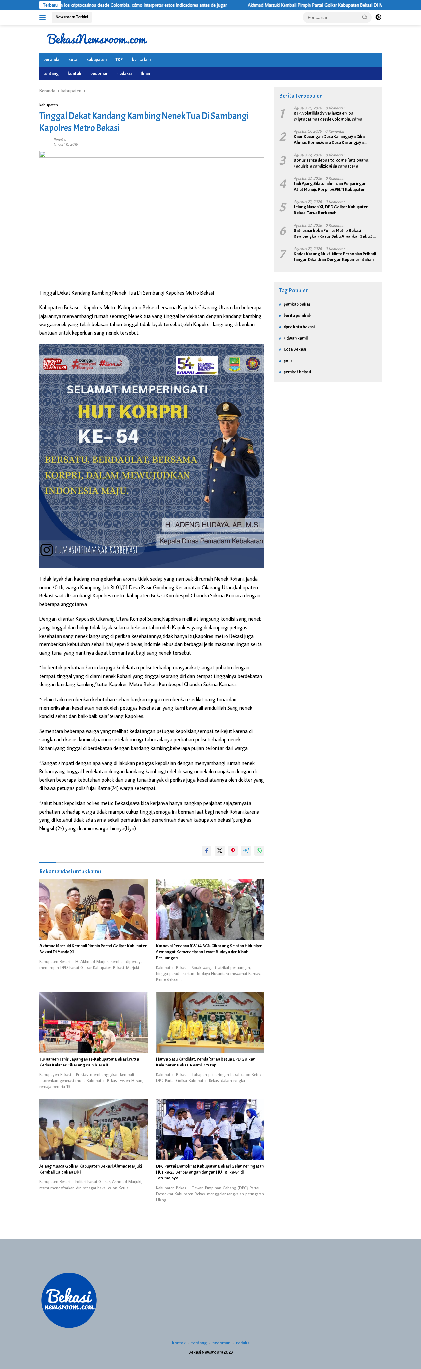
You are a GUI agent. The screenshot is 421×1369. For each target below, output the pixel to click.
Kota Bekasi (295, 349)
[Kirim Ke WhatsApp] (259, 851)
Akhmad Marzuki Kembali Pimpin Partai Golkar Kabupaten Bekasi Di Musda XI (277, 5)
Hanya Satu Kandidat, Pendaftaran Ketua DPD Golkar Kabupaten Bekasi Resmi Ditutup (205, 1062)
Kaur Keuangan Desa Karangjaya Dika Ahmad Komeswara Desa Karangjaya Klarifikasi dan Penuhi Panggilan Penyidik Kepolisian (331, 140)
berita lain (141, 59)
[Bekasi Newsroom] (97, 38)
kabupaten (97, 59)
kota (72, 59)
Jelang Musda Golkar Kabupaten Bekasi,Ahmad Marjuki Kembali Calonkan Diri (90, 1169)
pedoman (99, 73)
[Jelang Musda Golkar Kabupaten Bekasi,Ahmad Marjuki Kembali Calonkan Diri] (93, 1129)
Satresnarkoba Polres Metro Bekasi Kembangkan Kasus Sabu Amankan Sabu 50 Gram (335, 233)
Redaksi (59, 139)
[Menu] (43, 17)
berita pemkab (297, 315)
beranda (51, 59)
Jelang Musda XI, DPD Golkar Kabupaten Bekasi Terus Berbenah (331, 209)
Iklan (145, 73)
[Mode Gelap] (378, 17)
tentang (51, 73)
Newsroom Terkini (72, 17)
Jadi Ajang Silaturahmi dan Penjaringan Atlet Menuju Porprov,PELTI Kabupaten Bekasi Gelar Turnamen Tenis (330, 186)
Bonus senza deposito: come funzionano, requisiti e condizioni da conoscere (331, 163)
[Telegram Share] (246, 851)
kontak (74, 73)
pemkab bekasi (297, 304)
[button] (365, 17)
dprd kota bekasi (299, 327)
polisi (288, 361)
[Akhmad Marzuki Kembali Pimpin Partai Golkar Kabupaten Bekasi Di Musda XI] (93, 909)
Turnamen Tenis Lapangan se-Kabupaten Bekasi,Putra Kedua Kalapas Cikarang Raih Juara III (89, 1062)
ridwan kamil (296, 338)
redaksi (124, 73)
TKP (119, 59)
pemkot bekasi (297, 372)
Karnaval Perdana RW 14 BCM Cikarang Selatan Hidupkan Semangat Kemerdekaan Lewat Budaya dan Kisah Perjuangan (209, 951)
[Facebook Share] (206, 851)
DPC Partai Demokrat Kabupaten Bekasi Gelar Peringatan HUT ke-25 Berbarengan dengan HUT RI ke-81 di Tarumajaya (210, 1172)
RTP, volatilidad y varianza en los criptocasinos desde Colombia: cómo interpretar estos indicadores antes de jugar (330, 116)
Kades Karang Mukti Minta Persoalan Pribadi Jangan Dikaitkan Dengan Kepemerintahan (335, 256)
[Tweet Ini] (220, 851)
